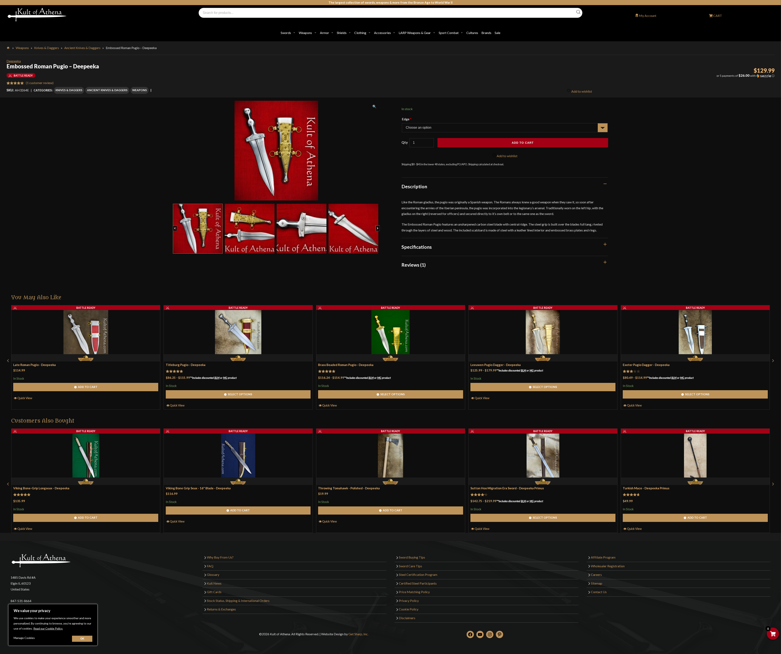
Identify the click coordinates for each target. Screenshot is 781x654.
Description (414, 186)
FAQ (210, 566)
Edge (406, 119)
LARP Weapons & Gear (415, 33)
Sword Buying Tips (412, 557)
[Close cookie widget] (82, 639)
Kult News (214, 583)
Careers (596, 574)
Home (8, 47)
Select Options (240, 394)
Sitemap (596, 583)
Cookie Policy (408, 609)
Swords (286, 33)
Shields (342, 33)
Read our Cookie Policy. (48, 628)
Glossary (213, 574)
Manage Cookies (24, 638)
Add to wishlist (581, 91)
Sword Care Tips (410, 566)
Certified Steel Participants (418, 583)
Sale (497, 33)
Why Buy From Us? (220, 557)
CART (717, 16)
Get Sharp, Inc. (358, 634)
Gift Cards (214, 592)
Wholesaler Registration (608, 566)
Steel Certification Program (418, 574)
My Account (647, 16)
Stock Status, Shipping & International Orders (238, 601)
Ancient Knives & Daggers (82, 48)
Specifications (416, 247)
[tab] (504, 186)
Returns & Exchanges (221, 609)
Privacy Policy (409, 601)
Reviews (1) (413, 265)
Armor (324, 33)
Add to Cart (87, 387)
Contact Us (599, 592)
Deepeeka (14, 61)
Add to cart (523, 142)
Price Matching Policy (414, 592)
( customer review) (39, 83)
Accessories (382, 33)
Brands (486, 33)
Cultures (472, 33)
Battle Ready (85, 307)
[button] (657, 76)
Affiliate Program (603, 557)
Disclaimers (407, 618)
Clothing (360, 33)
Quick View (24, 398)
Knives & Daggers (46, 48)
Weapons (305, 33)
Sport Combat (449, 33)
